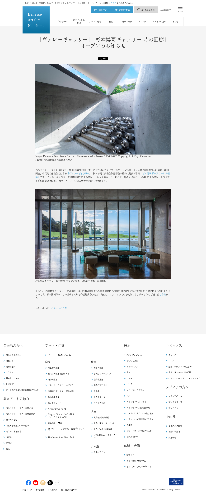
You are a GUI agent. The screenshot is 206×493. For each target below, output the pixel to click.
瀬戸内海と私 (11, 420)
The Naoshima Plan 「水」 (61, 437)
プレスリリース (175, 402)
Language (164, 10)
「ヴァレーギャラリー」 (79, 173)
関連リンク (27, 490)
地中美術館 (52, 379)
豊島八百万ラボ (100, 385)
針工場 (96, 391)
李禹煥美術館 (53, 397)
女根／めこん (99, 452)
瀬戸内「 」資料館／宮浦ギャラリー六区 (67, 430)
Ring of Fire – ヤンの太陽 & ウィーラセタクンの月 (61, 415)
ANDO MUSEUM (57, 409)
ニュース (172, 355)
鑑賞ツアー (131, 455)
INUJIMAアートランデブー (105, 436)
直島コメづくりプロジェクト (139, 467)
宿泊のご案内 (132, 361)
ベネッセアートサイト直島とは (19, 408)
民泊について (132, 437)
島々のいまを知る (13, 431)
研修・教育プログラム (136, 461)
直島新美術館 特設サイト (59, 374)
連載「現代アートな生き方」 (181, 367)
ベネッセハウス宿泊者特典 (138, 408)
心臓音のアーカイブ (102, 374)
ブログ (171, 361)
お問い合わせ (174, 432)
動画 (8, 449)
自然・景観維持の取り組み (17, 426)
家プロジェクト (54, 403)
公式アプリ (10, 384)
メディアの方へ (175, 396)
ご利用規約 (52, 490)
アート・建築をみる (59, 355)
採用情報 (172, 438)
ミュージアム (132, 367)
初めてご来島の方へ (14, 355)
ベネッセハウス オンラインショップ (184, 378)
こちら (114, 3)
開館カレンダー (12, 378)
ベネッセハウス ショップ (137, 402)
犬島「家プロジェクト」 (104, 423)
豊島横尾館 (98, 379)
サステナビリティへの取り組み (140, 413)
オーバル (130, 372)
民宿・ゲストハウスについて (139, 431)
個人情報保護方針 (69, 490)
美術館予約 (10, 367)
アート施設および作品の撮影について (22, 390)
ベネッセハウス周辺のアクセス (140, 419)
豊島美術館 (98, 368)
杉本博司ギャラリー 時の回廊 (61, 391)
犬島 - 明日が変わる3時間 (180, 372)
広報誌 (9, 443)
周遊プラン (10, 361)
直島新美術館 (53, 368)
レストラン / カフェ (135, 390)
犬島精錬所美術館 (101, 417)
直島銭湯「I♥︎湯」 (56, 423)
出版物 (9, 437)
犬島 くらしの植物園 (103, 429)
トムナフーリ (99, 397)
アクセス (10, 372)
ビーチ (129, 384)
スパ (128, 396)
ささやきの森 (99, 403)
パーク (129, 378)
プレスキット (174, 408)
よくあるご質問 (147, 10)
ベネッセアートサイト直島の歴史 (20, 414)
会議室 (129, 425)
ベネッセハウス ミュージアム (61, 385)
